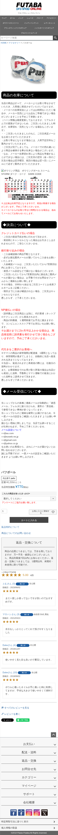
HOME (4, 43)
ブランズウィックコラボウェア (15, 28)
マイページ (29, 785)
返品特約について (10, 527)
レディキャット (49, 23)
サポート (29, 794)
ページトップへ (53, 734)
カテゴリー (29, 777)
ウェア (4, 18)
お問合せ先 (29, 769)
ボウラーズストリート (11, 23)
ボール (12, 18)
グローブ (40, 18)
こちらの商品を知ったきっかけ (16, 493)
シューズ (30, 18)
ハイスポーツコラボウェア (44, 28)
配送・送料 (29, 752)
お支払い (29, 744)
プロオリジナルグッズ (29, 33)
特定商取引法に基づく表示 (14, 821)
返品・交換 (29, 760)
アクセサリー (51, 18)
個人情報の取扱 (9, 827)
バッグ (20, 18)
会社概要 (29, 802)
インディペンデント (31, 23)
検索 (55, 38)
